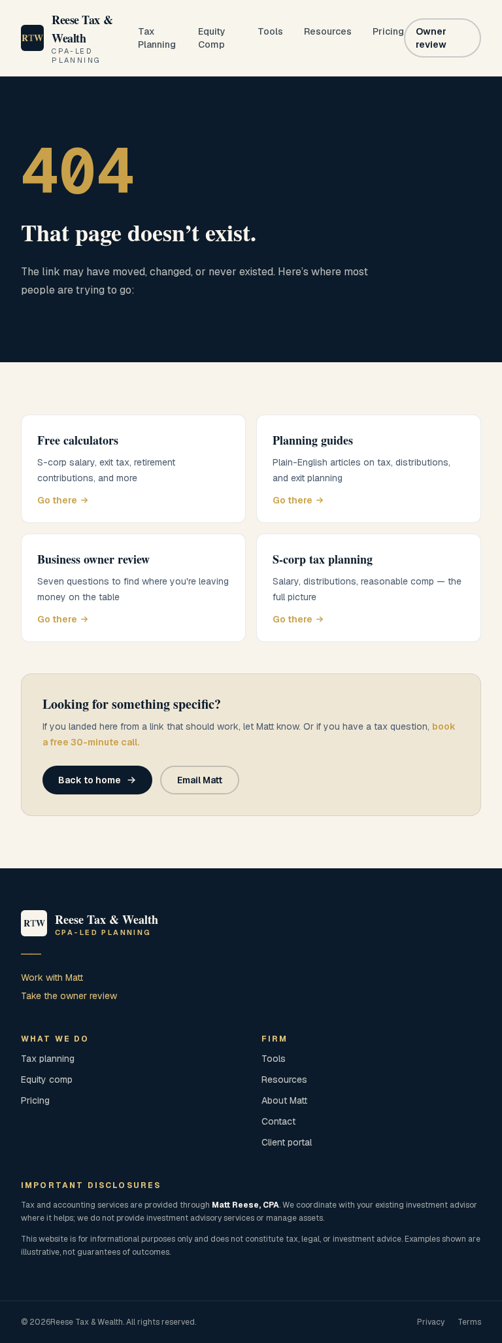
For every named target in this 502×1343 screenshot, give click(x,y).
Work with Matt (52, 977)
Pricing (388, 31)
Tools (270, 31)
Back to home (89, 780)
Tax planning (48, 1058)
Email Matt (199, 780)
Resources (328, 31)
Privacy (430, 1322)
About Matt (284, 1100)
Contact (278, 1121)
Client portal (286, 1142)
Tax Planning (157, 38)
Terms (469, 1322)
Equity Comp (212, 38)
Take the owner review (69, 996)
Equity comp (47, 1079)
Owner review (431, 38)
